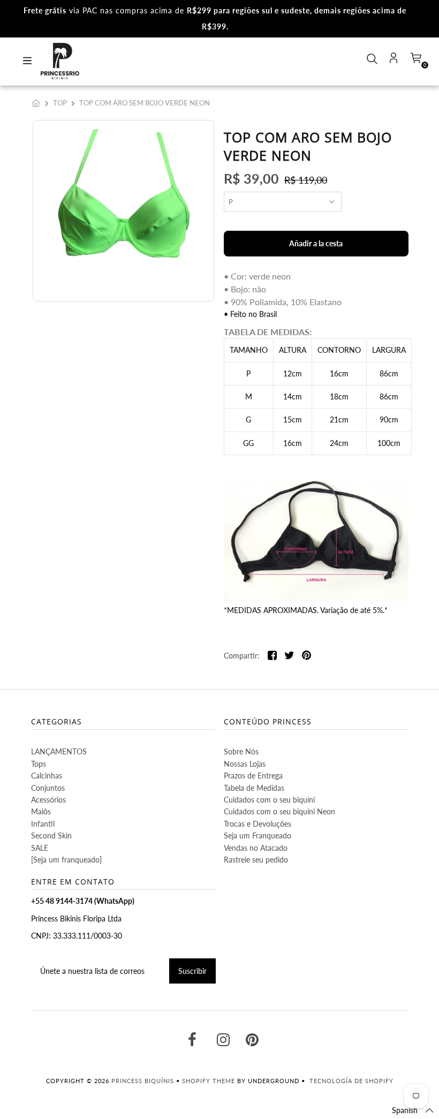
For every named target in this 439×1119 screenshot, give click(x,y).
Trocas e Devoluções (257, 823)
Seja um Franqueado (257, 835)
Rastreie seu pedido (256, 859)
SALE (39, 847)
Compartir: (242, 655)
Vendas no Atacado (255, 847)
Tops (38, 763)
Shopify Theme (208, 1080)
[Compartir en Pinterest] (306, 656)
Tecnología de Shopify (351, 1080)
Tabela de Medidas (254, 787)
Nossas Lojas (245, 763)
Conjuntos (48, 787)
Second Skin (51, 835)
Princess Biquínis (142, 1080)
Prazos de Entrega (253, 775)
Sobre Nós (241, 751)
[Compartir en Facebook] (272, 656)
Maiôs (41, 811)
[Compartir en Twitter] (289, 656)
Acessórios (48, 799)
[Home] (38, 103)
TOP (60, 103)
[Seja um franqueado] (66, 859)
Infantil (43, 823)
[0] (414, 61)
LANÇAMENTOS (59, 751)
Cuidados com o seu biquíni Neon (279, 811)
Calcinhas (46, 775)
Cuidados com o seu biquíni (269, 799)
